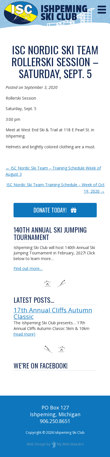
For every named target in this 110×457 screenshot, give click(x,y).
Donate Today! (52, 210)
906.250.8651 (55, 421)
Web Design (36, 444)
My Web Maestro (70, 444)
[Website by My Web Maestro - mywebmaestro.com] (53, 444)
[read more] (24, 334)
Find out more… (28, 268)
